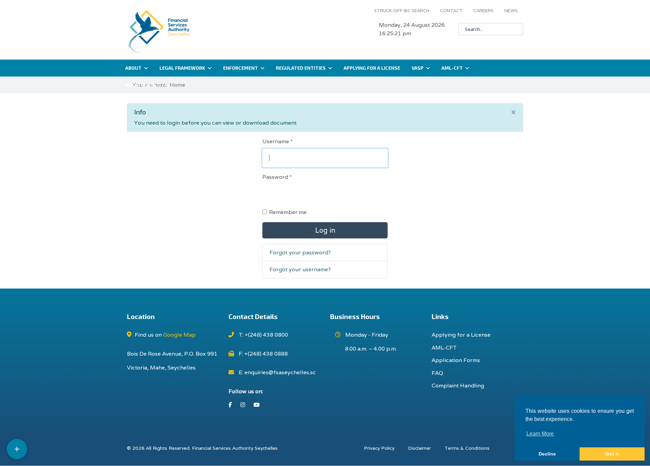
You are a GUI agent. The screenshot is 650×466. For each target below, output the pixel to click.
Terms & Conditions (467, 448)
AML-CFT (452, 68)
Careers (483, 11)
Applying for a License (372, 68)
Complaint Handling (458, 385)
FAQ (437, 373)
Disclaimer (419, 448)
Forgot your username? (300, 269)
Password (277, 177)
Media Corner (142, 85)
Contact (451, 11)
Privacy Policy (379, 448)
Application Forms (456, 360)
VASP (418, 68)
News (511, 11)
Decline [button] (547, 454)
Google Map (179, 334)
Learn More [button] (540, 434)
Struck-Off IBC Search (401, 11)
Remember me (288, 212)
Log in (325, 230)
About (133, 68)
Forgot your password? (300, 252)
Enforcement (240, 68)
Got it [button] (612, 454)
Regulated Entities (301, 68)
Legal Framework (182, 68)
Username (277, 141)
